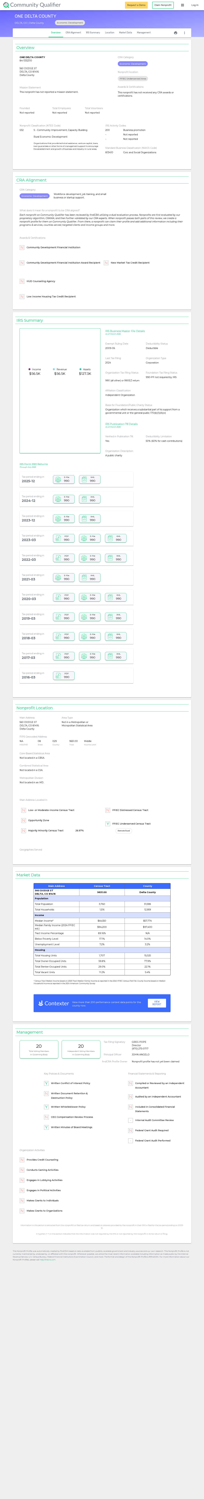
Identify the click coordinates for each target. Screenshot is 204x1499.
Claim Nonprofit (162, 5)
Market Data (125, 32)
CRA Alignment (73, 32)
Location (109, 32)
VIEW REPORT (157, 1003)
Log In (194, 5)
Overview (56, 32)
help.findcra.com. (48, 1259)
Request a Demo (136, 5)
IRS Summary (93, 32)
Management (144, 32)
